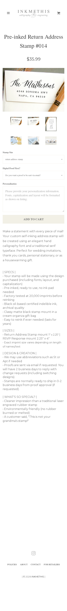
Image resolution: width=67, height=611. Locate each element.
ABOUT (24, 564)
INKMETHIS (38, 576)
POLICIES (12, 564)
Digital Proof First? (11, 168)
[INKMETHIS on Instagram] (33, 554)
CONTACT (36, 564)
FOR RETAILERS (52, 564)
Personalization (10, 183)
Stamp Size (8, 152)
